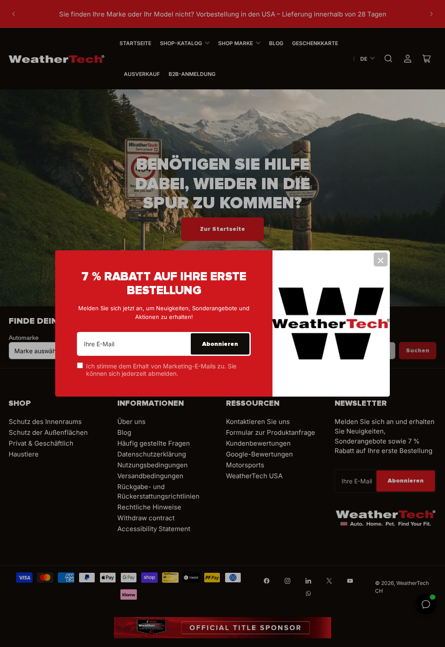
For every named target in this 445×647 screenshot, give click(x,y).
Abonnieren (220, 344)
